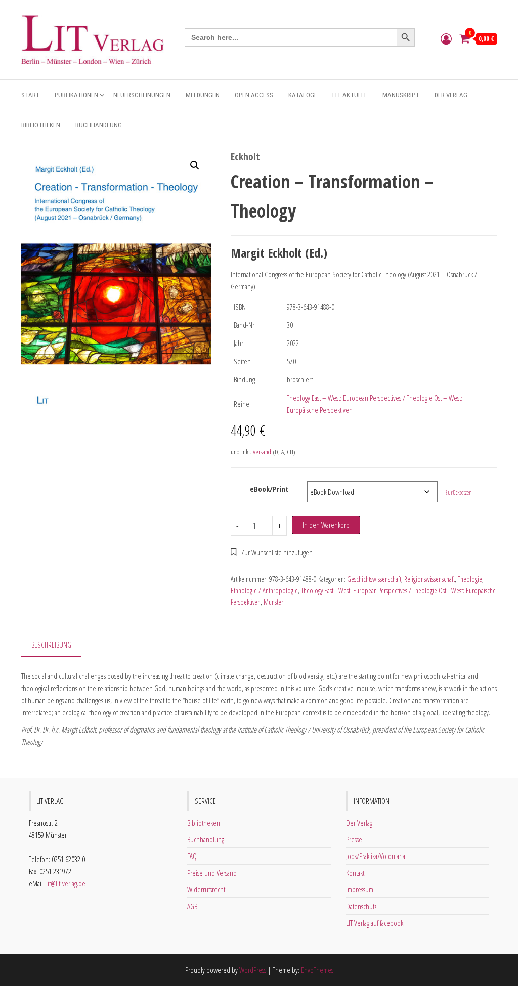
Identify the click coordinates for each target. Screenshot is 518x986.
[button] (195, 165)
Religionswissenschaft (429, 579)
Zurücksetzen (458, 492)
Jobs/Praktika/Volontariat (376, 856)
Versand (262, 451)
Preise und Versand (212, 873)
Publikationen (76, 95)
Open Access (254, 95)
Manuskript (400, 95)
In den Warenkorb (326, 525)
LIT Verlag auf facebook (374, 923)
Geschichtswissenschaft (374, 579)
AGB (192, 906)
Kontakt (355, 873)
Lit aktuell (349, 95)
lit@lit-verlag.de (65, 883)
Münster (273, 602)
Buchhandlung (98, 125)
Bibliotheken (40, 125)
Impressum (359, 889)
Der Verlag (451, 95)
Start (30, 95)
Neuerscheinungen (141, 95)
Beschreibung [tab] (51, 644)
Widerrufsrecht (206, 889)
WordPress (252, 970)
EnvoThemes (317, 970)
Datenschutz (361, 906)
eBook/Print (269, 489)
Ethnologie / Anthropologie (264, 590)
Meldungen (203, 95)
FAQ (192, 856)
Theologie (470, 579)
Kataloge (302, 95)
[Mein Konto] (446, 38)
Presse (354, 839)
